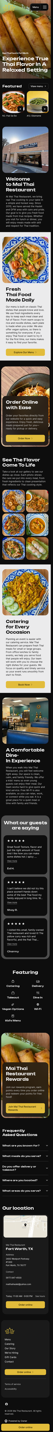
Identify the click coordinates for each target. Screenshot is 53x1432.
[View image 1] (13, 501)
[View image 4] (37, 525)
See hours (40, 1296)
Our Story (10, 1348)
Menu (36, 7)
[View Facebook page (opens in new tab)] (6, 1404)
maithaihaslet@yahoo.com (18, 1285)
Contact (9, 1361)
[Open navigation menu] (45, 7)
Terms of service (13, 1384)
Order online (25, 1304)
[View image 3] (13, 525)
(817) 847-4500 (13, 1278)
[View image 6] (37, 548)
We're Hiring (11, 1352)
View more (12, 861)
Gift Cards (10, 1357)
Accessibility (11, 1389)
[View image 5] (13, 548)
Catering (9, 1343)
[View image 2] (37, 501)
